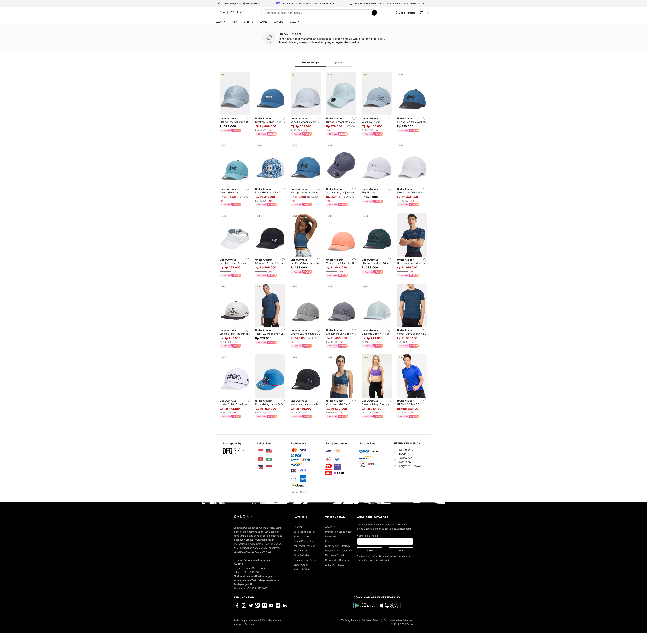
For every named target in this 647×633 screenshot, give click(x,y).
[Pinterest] (264, 605)
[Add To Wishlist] (247, 118)
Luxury (278, 21)
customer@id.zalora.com (255, 568)
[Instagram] (243, 605)
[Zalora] (230, 12)
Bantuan (298, 526)
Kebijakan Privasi (334, 555)
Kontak (237, 624)
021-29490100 (252, 572)
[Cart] (429, 13)
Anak (263, 21)
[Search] (374, 13)
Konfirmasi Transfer (304, 545)
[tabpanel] (323, 246)
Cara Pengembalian (304, 531)
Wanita (220, 21)
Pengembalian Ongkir (305, 560)
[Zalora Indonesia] (269, 467)
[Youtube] (271, 605)
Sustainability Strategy (337, 545)
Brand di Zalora (302, 569)
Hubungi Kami (301, 550)
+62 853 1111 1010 (256, 588)
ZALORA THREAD (334, 564)
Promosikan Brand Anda (338, 531)
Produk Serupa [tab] (310, 62)
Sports (248, 21)
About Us (330, 526)
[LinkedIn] (284, 605)
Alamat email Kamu (367, 535)
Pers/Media (331, 536)
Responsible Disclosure (337, 560)
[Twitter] (250, 605)
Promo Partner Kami (304, 541)
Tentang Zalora (349, 620)
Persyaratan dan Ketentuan (398, 620)
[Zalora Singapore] (260, 451)
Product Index (301, 536)
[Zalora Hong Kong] (260, 459)
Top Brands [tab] (339, 62)
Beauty (295, 21)
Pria (234, 21)
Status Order (301, 564)
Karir (327, 541)
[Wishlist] (421, 13)
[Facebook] (237, 605)
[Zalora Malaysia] (269, 451)
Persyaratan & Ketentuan (338, 550)
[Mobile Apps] (278, 605)
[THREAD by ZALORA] (257, 605)
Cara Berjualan (302, 555)
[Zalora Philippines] (260, 467)
